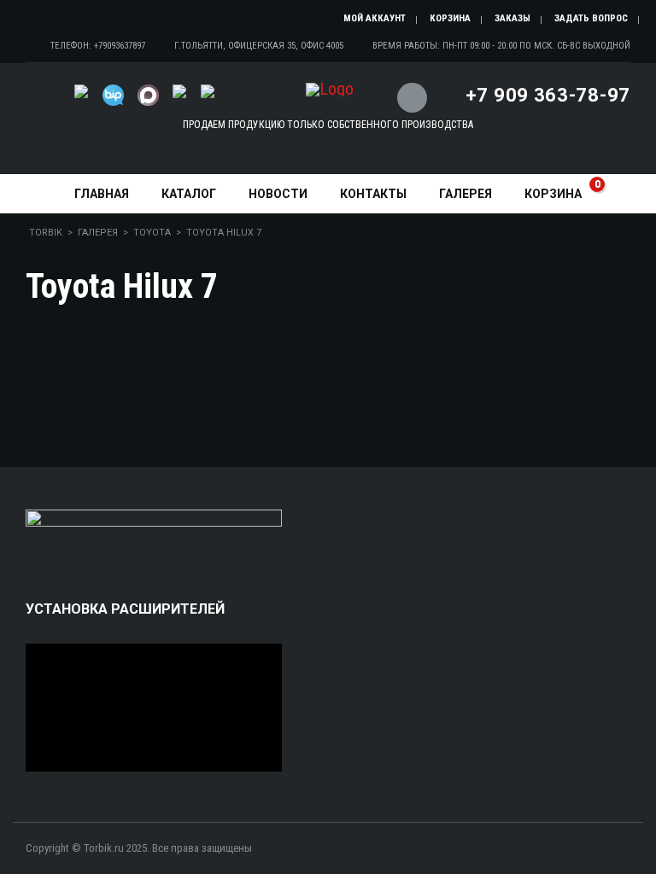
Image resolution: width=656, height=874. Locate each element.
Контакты (373, 194)
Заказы (512, 18)
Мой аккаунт (374, 18)
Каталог (188, 194)
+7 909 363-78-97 (548, 95)
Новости (278, 194)
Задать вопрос (591, 18)
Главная (101, 194)
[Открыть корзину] (410, 87)
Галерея (465, 194)
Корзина (450, 18)
